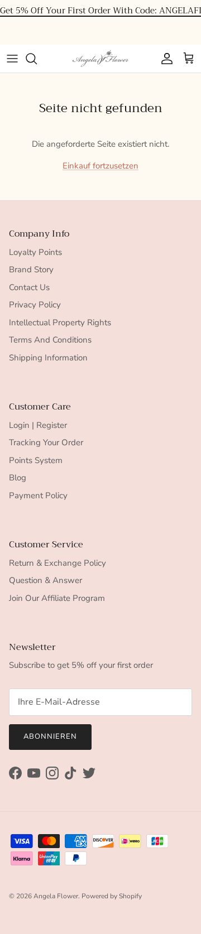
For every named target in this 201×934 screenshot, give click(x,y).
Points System (36, 460)
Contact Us (29, 287)
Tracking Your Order (46, 442)
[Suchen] (37, 58)
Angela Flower (56, 896)
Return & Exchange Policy (57, 563)
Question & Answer (45, 580)
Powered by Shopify (112, 896)
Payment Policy (38, 495)
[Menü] (12, 58)
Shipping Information (48, 357)
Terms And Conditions (50, 339)
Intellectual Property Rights (60, 322)
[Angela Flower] (100, 58)
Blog (17, 477)
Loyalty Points (35, 252)
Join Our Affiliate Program (57, 598)
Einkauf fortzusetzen (100, 165)
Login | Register (38, 425)
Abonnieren (50, 736)
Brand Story (31, 269)
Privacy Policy (35, 304)
